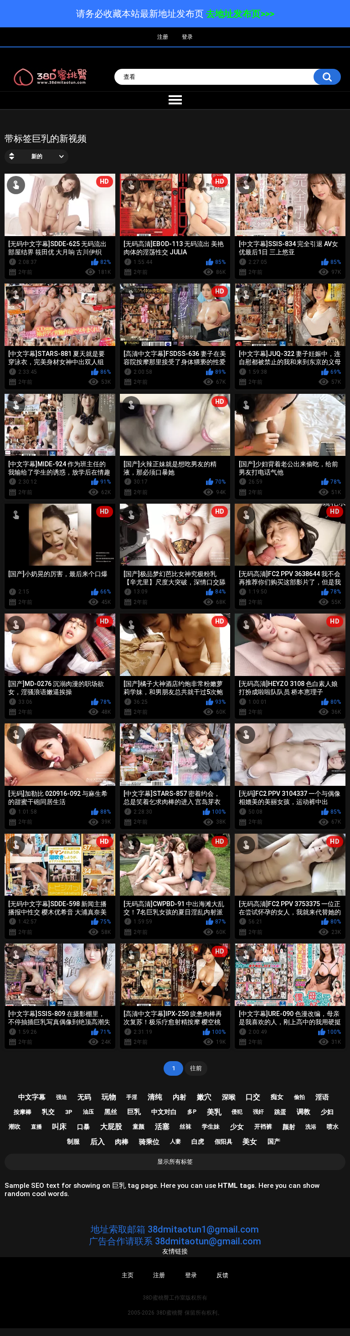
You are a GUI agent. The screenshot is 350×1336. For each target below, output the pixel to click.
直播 (36, 1127)
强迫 (61, 1097)
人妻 (175, 1141)
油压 (88, 1112)
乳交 (48, 1111)
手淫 (131, 1097)
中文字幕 (32, 1097)
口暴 (83, 1126)
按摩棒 (22, 1112)
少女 (237, 1127)
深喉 (229, 1097)
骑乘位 (149, 1142)
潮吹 (15, 1126)
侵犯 (237, 1112)
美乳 (214, 1112)
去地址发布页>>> (240, 13)
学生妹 (211, 1126)
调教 (303, 1112)
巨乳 (134, 1112)
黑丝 (110, 1111)
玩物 (109, 1097)
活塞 (162, 1126)
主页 (128, 1275)
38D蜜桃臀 (169, 1313)
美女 (249, 1141)
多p (191, 1112)
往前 (196, 1068)
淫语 (322, 1097)
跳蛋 (280, 1112)
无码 (84, 1097)
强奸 (258, 1112)
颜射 (289, 1126)
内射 (179, 1097)
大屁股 (111, 1126)
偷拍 (299, 1097)
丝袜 (185, 1126)
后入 (97, 1141)
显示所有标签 (175, 1161)
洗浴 (310, 1127)
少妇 (327, 1111)
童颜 (138, 1126)
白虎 (197, 1141)
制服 (73, 1141)
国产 (274, 1141)
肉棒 (122, 1142)
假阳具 (223, 1141)
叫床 (59, 1126)
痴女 (277, 1096)
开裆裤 (263, 1126)
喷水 (333, 1126)
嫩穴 (204, 1097)
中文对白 (164, 1111)
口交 (253, 1097)
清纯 (155, 1097)
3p (68, 1112)
